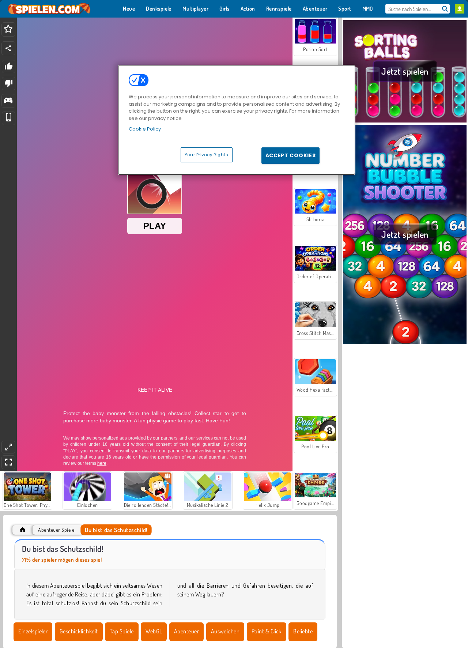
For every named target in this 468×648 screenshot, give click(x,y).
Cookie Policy (145, 128)
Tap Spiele (122, 631)
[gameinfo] (8, 101)
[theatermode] (8, 447)
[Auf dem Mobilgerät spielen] (8, 118)
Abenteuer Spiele (56, 530)
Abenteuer (186, 631)
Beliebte (303, 631)
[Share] (8, 48)
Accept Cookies (290, 155)
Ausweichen (225, 631)
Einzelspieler (33, 631)
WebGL (154, 631)
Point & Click (267, 631)
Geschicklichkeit (79, 631)
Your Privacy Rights (207, 155)
